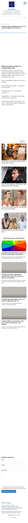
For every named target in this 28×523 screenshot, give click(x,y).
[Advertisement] (14, 49)
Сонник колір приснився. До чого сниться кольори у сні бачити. (14, 253)
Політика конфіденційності (8, 505)
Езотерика (11, 9)
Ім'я (3, 460)
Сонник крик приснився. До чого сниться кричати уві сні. (13, 300)
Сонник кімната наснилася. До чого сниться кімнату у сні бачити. (12, 322)
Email (3, 465)
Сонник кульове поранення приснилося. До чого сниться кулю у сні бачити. (12, 276)
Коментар (4, 470)
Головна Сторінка (5, 24)
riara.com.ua (17, 515)
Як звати (14, 517)
